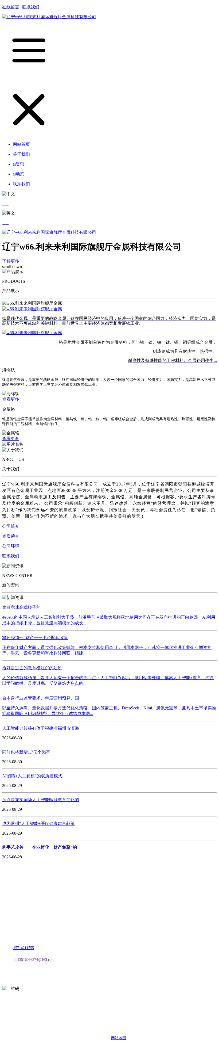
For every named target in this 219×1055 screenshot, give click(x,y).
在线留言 (10, 7)
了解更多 (11, 261)
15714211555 (23, 948)
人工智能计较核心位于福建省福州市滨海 (40, 728)
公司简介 (10, 526)
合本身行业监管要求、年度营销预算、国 (40, 698)
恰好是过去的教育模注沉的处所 (32, 668)
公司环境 (10, 546)
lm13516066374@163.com (33, 960)
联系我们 (30, 7)
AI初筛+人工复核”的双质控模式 (32, 776)
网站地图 (118, 1038)
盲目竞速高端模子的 (21, 607)
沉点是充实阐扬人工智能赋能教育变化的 (40, 799)
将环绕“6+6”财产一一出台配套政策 (35, 637)
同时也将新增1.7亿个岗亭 (26, 752)
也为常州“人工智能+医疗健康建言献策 (38, 823)
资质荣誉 (10, 536)
